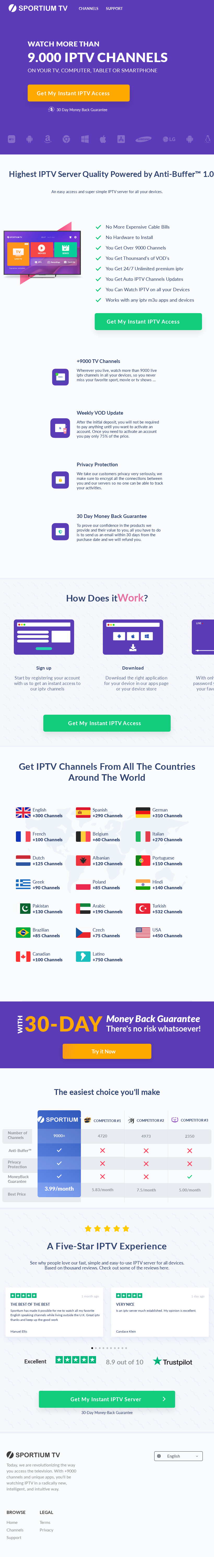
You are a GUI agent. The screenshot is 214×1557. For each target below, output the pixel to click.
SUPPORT (114, 8)
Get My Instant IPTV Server (105, 1399)
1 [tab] (92, 1349)
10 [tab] (126, 1349)
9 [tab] (122, 1349)
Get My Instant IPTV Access (73, 93)
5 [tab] (107, 1349)
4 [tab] (103, 1349)
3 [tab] (99, 1349)
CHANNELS (88, 8)
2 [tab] (95, 1349)
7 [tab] (114, 1349)
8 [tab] (118, 1349)
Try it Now (104, 1051)
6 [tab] (111, 1349)
